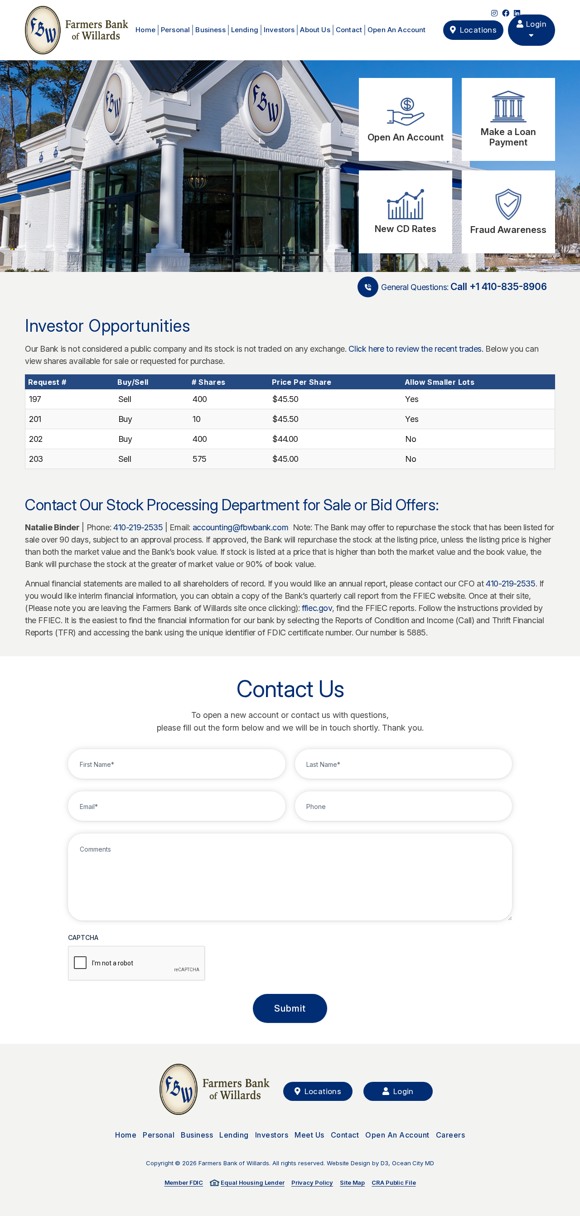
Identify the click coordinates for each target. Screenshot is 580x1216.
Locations (321, 1091)
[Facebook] (505, 13)
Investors (279, 29)
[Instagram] (494, 13)
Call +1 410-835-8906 (498, 286)
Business (210, 29)
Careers (450, 1134)
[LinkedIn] (517, 13)
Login (535, 24)
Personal (175, 29)
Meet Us (309, 1134)
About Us (315, 29)
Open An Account (396, 29)
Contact (349, 29)
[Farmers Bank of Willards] (76, 30)
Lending (244, 29)
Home (145, 29)
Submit (290, 1008)
